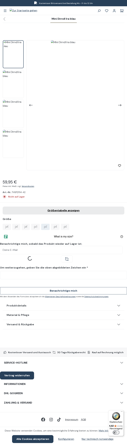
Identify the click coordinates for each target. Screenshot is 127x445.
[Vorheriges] (31, 105)
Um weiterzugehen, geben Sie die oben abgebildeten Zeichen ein (44, 267)
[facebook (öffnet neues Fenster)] (43, 420)
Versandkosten (28, 186)
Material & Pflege (18, 315)
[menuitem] (73, 420)
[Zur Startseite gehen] (23, 11)
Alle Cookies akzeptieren (32, 439)
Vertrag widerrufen (17, 375)
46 (66, 227)
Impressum (71, 419)
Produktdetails (16, 305)
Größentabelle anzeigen (63, 210)
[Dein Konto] (114, 11)
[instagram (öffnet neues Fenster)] (51, 420)
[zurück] (4, 19)
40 (37, 227)
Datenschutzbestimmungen (96, 296)
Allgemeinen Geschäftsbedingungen (60, 296)
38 (27, 227)
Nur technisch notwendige (97, 439)
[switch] (116, 432)
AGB (83, 419)
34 (8, 227)
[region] (63, 105)
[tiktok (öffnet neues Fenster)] (59, 420)
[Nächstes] (120, 105)
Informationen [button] (14, 384)
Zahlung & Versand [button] (18, 402)
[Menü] (5, 11)
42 (47, 227)
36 (17, 227)
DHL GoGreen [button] (13, 393)
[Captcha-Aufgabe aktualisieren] (67, 258)
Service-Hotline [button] (15, 362)
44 (56, 227)
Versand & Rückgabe (20, 324)
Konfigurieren (66, 439)
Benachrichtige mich (63, 290)
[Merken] (119, 165)
